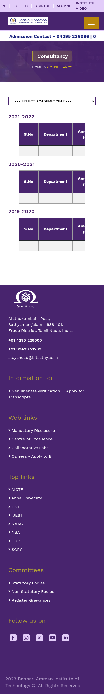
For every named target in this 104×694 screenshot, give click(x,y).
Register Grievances (30, 600)
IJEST (16, 515)
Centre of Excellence (31, 439)
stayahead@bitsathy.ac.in (33, 357)
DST (15, 506)
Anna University (26, 498)
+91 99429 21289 (24, 348)
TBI (26, 6)
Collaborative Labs (29, 447)
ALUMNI (63, 6)
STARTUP (42, 6)
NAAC (16, 523)
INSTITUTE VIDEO (85, 5)
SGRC (16, 549)
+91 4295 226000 (25, 340)
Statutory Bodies (27, 583)
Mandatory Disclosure (32, 430)
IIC (14, 6)
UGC (15, 541)
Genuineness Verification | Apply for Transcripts (46, 394)
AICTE (16, 489)
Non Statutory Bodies (32, 591)
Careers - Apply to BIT (32, 456)
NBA (15, 532)
